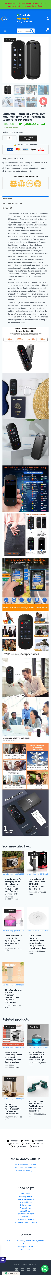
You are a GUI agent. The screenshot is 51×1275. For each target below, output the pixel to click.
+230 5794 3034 (25, 1249)
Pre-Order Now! (28, 138)
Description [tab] (7, 199)
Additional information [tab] (12, 203)
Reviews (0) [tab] (7, 208)
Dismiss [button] (41, 6)
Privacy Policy (25, 1208)
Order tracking (25, 1205)
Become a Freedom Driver (25, 1167)
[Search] (32, 30)
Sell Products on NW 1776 (25, 1165)
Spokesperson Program (25, 1170)
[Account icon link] (48, 18)
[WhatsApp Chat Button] (45, 1269)
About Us (25, 1217)
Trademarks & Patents (26, 1214)
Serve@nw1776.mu (25, 1246)
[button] (25, 18)
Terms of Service (25, 1211)
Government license (26, 1219)
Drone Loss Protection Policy (25, 1222)
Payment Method (26, 1202)
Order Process (25, 1194)
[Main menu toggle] (4, 30)
